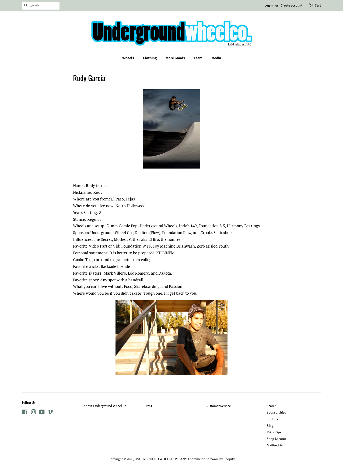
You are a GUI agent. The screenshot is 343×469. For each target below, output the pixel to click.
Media (216, 58)
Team (198, 58)
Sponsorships (276, 412)
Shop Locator (276, 438)
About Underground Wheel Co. (105, 405)
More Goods (175, 58)
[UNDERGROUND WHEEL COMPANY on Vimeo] (50, 412)
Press (148, 405)
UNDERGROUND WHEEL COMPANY (161, 459)
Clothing (150, 58)
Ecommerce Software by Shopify (211, 459)
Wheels (128, 58)
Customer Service (218, 405)
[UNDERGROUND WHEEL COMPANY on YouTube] (42, 412)
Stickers (272, 419)
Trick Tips (274, 432)
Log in (269, 5)
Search (271, 405)
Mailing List (275, 445)
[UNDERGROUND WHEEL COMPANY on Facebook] (25, 412)
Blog (270, 425)
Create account (291, 5)
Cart (318, 5)
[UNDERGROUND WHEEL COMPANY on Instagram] (33, 412)
